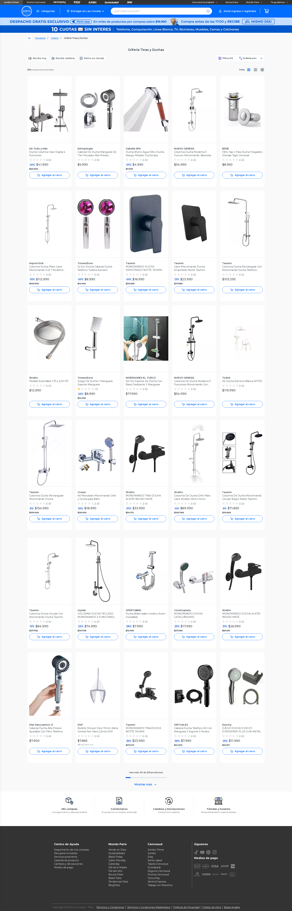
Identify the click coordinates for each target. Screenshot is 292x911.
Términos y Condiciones (110, 907)
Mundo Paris (252, 2)
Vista (242, 69)
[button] (85, 11)
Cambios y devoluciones (68, 863)
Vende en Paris (117, 849)
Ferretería (40, 38)
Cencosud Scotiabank (203, 2)
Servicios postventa (65, 856)
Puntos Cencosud (36, 2)
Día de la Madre (117, 867)
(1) (97, 389)
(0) (49, 159)
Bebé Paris (114, 878)
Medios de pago (63, 867)
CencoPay (154, 878)
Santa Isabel (155, 860)
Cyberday (114, 863)
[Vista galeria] (262, 69)
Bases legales (232, 907)
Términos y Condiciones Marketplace (148, 907)
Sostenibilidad (116, 853)
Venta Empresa (157, 881)
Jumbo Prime (11, 2)
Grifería (54, 38)
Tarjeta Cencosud (158, 863)
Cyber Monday (117, 860)
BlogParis (114, 885)
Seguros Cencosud (159, 870)
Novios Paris (232, 2)
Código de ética (211, 907)
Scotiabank (154, 867)
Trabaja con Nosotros (160, 885)
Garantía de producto (66, 860)
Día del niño (115, 870)
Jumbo (152, 853)
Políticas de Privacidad (186, 907)
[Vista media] (255, 69)
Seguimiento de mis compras (71, 849)
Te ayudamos (278, 2)
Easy (150, 856)
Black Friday (115, 856)
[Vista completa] (248, 69)
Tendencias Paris (118, 881)
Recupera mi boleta (65, 853)
